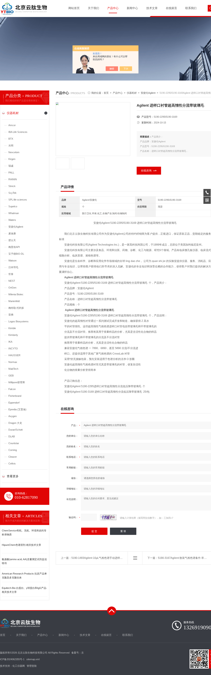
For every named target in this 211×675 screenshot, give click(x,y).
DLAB (11, 436)
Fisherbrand (14, 395)
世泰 (10, 274)
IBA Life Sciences (17, 132)
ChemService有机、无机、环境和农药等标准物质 (24, 532)
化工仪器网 (18, 665)
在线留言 (171, 8)
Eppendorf (13, 402)
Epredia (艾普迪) (17, 409)
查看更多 (13, 476)
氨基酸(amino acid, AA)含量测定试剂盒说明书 (24, 561)
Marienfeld (14, 301)
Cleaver (12, 456)
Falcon (12, 389)
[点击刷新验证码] (108, 517)
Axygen (12, 416)
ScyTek (12, 192)
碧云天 (12, 240)
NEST (11, 280)
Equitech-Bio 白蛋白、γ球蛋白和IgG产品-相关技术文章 (24, 590)
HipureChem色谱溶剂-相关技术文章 (21, 544)
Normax (12, 362)
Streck (11, 186)
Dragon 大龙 (15, 423)
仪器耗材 (13, 113)
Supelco (12, 206)
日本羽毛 (13, 267)
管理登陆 (32, 665)
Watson (12, 260)
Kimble (12, 328)
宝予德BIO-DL (16, 253)
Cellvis (12, 463)
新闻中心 (132, 8)
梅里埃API (14, 247)
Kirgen (11, 159)
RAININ (12, 179)
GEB (11, 375)
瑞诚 (10, 165)
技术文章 (152, 8)
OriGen (12, 287)
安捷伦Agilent (15, 226)
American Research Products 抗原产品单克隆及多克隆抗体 (24, 575)
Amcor (12, 125)
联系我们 (190, 8)
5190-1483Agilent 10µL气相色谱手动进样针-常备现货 (102, 558)
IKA (10, 341)
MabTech (13, 368)
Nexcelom (13, 152)
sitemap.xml (33, 659)
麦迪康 (12, 233)
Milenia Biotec (15, 294)
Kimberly (13, 335)
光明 (10, 145)
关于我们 (93, 8)
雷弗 (10, 314)
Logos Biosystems (18, 321)
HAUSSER (14, 355)
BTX (10, 138)
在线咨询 (146, 170)
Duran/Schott (15, 429)
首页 (106, 92)
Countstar (13, 443)
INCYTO (13, 348)
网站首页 (74, 8)
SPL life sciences (17, 199)
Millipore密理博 (16, 382)
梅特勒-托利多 (16, 307)
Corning (12, 450)
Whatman (13, 213)
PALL (11, 172)
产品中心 (113, 8)
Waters (12, 220)
